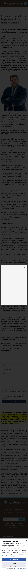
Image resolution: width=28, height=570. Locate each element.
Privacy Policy (10, 556)
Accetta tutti (14, 559)
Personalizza (14, 567)
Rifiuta (14, 563)
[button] (24, 267)
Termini (21, 568)
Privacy (18, 568)
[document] (14, 285)
